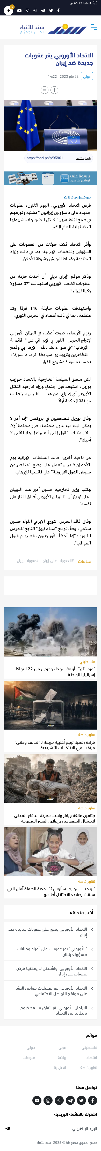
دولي (87, 76)
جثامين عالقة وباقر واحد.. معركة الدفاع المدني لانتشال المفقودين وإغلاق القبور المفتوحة (54, 817)
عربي (62, 1047)
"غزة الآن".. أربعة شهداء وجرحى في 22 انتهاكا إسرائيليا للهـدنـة (55, 671)
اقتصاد (91, 1057)
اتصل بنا (60, 1067)
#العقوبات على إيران (58, 560)
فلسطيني (87, 661)
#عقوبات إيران (27, 560)
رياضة (62, 1057)
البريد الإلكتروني (84, 1128)
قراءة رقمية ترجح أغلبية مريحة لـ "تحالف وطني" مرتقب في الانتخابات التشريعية (55, 744)
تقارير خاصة (86, 734)
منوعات (29, 1057)
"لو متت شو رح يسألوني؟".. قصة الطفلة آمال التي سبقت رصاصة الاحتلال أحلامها (51, 891)
